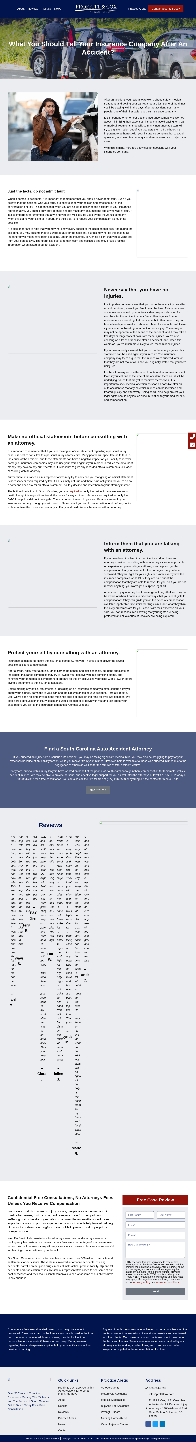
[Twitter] (155, 1424)
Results (46, 8)
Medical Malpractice (113, 1399)
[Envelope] (192, 444)
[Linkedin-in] (162, 1424)
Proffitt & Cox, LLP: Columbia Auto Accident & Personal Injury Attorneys (76, 1390)
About (20, 8)
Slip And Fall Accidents (115, 1405)
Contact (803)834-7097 (166, 8)
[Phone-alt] (192, 436)
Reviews (33, 8)
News (57, 8)
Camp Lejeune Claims (114, 1424)
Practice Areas (137, 8)
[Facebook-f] (148, 1424)
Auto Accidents (110, 1387)
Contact (63, 1430)
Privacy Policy (141, 1282)
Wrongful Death (110, 1412)
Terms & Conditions (167, 1282)
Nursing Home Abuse (114, 1418)
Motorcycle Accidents (114, 1393)
